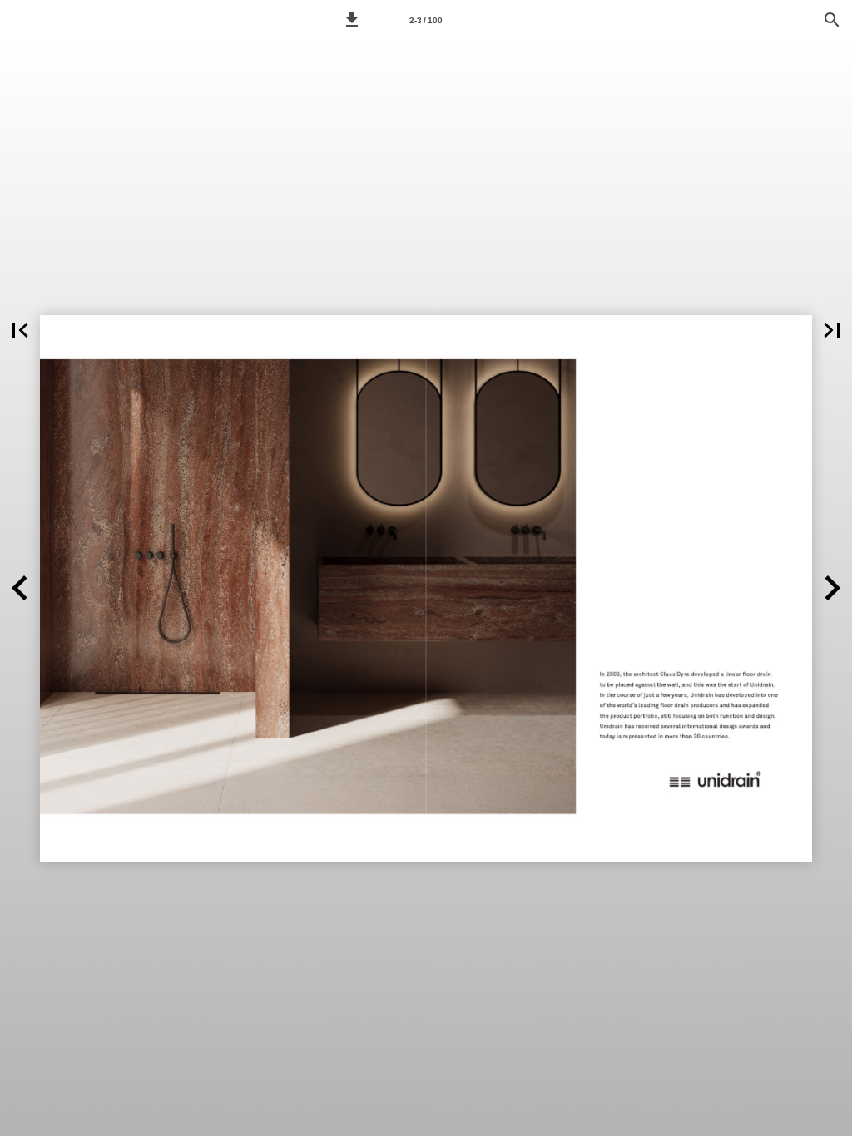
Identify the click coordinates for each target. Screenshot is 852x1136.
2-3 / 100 (426, 20)
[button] (352, 20)
